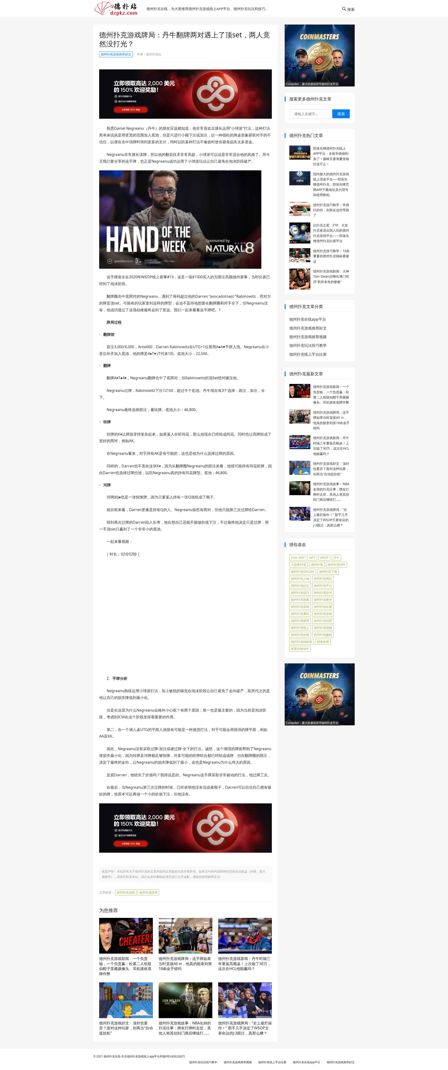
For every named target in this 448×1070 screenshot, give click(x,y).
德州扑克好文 (300, 585)
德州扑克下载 (328, 571)
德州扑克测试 (300, 614)
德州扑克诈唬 (300, 635)
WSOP (324, 557)
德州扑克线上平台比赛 (308, 354)
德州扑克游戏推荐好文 (116, 54)
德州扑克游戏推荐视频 (308, 336)
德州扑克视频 (323, 628)
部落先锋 (323, 642)
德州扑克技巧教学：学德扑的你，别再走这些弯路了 (331, 210)
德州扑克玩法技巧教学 (308, 345)
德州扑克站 (153, 54)
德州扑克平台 (323, 585)
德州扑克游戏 (126, 892)
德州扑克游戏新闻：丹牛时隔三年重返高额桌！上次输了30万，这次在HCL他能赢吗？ (244, 963)
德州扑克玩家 (323, 621)
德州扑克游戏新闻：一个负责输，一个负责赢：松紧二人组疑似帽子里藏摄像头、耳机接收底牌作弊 (125, 966)
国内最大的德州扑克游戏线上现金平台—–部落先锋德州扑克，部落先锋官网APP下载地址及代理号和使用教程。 (331, 184)
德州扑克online (302, 571)
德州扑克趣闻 (323, 635)
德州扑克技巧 (300, 592)
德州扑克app (336, 564)
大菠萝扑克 (298, 564)
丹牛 (336, 557)
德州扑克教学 (323, 600)
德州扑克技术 (323, 592)
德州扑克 (317, 564)
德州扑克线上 (300, 628)
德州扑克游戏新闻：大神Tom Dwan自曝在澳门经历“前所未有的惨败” (331, 276)
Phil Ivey (297, 557)
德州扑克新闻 (300, 607)
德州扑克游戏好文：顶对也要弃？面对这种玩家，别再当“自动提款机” (126, 1028)
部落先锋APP (300, 649)
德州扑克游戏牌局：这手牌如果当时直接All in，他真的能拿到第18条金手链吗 (185, 963)
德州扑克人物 (300, 578)
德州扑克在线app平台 (307, 319)
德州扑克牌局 (148, 892)
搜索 (341, 113)
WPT (312, 557)
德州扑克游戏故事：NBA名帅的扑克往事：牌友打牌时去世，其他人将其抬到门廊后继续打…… (185, 1028)
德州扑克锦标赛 (301, 642)
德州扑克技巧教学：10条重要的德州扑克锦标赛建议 (331, 256)
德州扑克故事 (300, 600)
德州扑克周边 (323, 578)
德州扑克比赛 (323, 607)
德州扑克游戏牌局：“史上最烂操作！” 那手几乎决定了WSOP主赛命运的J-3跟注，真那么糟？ (245, 1028)
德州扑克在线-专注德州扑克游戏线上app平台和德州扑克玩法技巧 (144, 1056)
